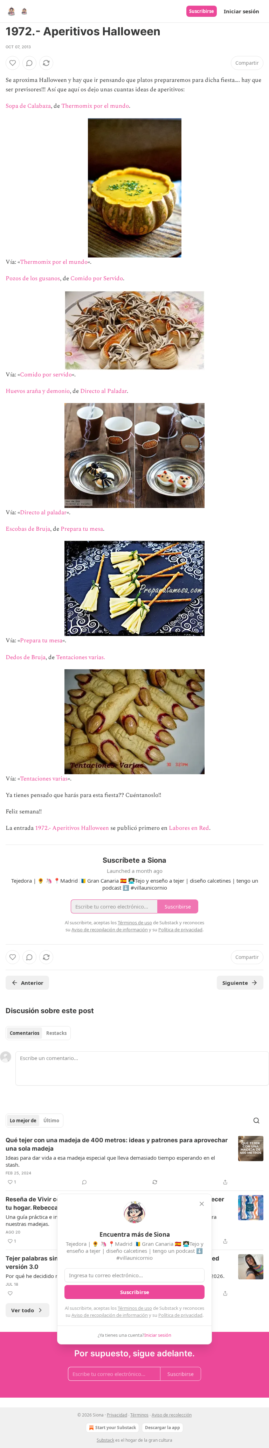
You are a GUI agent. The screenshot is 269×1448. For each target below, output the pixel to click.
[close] (201, 1203)
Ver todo (22, 1310)
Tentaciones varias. (80, 657)
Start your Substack (115, 1428)
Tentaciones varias (44, 778)
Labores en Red (189, 828)
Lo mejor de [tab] (23, 1120)
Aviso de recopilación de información (109, 1315)
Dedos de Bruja (26, 657)
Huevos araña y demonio (38, 391)
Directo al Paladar (103, 391)
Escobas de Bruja (28, 529)
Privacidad (117, 1415)
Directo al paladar (43, 512)
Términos (139, 1415)
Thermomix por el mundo (95, 106)
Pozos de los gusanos (33, 278)
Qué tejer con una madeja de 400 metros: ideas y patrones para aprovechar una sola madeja (117, 1144)
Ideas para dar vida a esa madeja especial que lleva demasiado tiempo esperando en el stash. (110, 1161)
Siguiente (235, 982)
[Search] (256, 1121)
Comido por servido (46, 374)
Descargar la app (162, 1428)
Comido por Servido (96, 278)
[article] (134, 1161)
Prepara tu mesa (82, 529)
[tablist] (38, 1033)
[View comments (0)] (29, 63)
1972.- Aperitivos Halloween (72, 828)
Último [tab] (51, 1120)
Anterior (32, 982)
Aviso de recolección (172, 1415)
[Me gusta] (13, 63)
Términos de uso (135, 1308)
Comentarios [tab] (24, 1033)
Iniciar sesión (241, 11)
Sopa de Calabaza (28, 106)
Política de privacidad (180, 1315)
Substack (105, 1440)
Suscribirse (201, 11)
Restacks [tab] (56, 1033)
